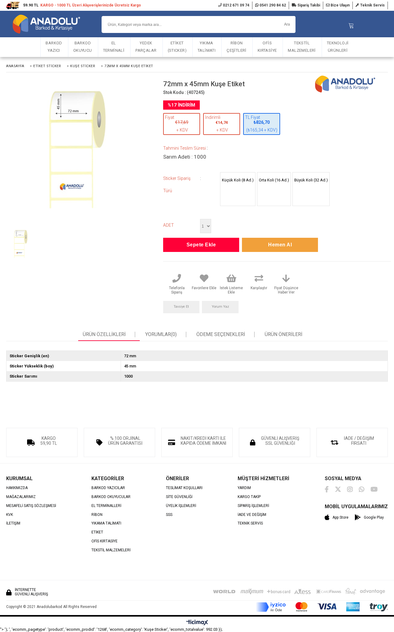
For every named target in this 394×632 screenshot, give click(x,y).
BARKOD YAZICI (54, 47)
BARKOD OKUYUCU (82, 47)
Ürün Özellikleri (104, 334)
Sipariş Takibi (308, 5)
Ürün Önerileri (283, 334)
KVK (9, 515)
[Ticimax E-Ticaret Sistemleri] (197, 623)
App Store (340, 517)
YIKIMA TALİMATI (206, 47)
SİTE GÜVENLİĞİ (179, 497)
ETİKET (97, 532)
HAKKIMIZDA (17, 488)
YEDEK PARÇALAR (145, 47)
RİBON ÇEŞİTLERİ (237, 47)
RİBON (97, 515)
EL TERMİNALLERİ (106, 506)
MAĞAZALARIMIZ (21, 497)
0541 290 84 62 (272, 5)
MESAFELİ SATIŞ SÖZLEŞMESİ (31, 506)
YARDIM (244, 488)
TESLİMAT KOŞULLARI (184, 488)
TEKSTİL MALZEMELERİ (302, 47)
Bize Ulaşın (340, 5)
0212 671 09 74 (235, 5)
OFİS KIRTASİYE (267, 47)
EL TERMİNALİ (114, 47)
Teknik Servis (372, 5)
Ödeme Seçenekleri (220, 334)
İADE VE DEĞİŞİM (252, 515)
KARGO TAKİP (249, 497)
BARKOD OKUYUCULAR (111, 497)
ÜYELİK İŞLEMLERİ (181, 506)
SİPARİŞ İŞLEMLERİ (253, 506)
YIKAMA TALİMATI (106, 523)
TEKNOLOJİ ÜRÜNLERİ (338, 47)
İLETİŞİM (13, 523)
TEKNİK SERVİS (250, 523)
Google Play (374, 517)
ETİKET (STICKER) (177, 47)
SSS (169, 515)
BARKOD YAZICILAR (108, 488)
